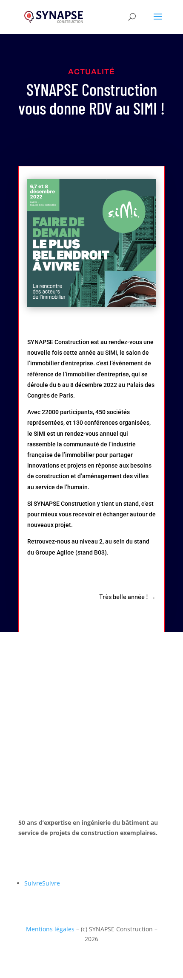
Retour (41, 673)
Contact (43, 700)
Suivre (51, 883)
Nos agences (53, 857)
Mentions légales (50, 929)
